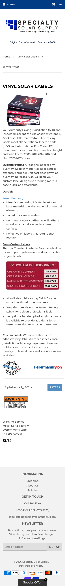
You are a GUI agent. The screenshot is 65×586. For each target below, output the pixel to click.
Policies (33, 490)
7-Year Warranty (13, 198)
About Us (32, 485)
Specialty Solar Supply (35, 561)
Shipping (33, 481)
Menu (11, 4)
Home (6, 56)
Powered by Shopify (31, 565)
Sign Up (54, 546)
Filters (55, 387)
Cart (59, 4)
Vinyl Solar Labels (28, 56)
